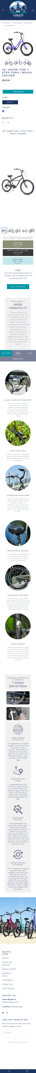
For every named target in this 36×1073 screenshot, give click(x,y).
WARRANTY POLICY (6, 974)
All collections (6, 23)
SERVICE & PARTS (9, 969)
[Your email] (18, 1032)
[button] (5, 44)
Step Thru (10, 102)
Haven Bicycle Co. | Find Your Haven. (20, 1042)
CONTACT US (7, 984)
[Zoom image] (17, 44)
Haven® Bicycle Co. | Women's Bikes (23, 23)
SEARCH (5, 958)
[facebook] (3, 1013)
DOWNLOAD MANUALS (7, 963)
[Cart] (33, 10)
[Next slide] (31, 230)
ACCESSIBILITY (8, 980)
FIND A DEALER (8, 988)
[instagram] (7, 1013)
